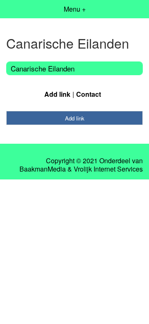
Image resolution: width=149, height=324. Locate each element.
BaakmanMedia (42, 169)
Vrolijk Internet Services (108, 169)
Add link (57, 94)
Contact (88, 94)
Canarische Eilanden (42, 68)
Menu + (75, 9)
